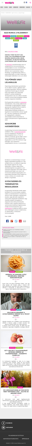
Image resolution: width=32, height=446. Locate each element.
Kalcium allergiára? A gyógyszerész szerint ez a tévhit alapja (16, 314)
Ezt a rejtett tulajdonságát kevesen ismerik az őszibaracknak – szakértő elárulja (16, 353)
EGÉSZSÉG (8, 12)
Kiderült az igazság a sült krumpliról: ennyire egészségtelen (16, 276)
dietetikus (12, 347)
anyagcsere (6, 36)
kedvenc (20, 387)
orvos (12, 38)
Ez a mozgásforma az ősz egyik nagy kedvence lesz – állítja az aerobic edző (16, 391)
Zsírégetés (15, 7)
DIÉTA (2, 7)
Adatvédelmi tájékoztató (10, 438)
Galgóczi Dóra (13, 51)
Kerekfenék (22, 7)
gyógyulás (20, 36)
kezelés (8, 38)
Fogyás (6, 7)
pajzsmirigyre (8, 208)
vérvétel (16, 40)
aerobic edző (13, 387)
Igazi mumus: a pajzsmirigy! (18, 12)
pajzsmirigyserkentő (20, 132)
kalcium (19, 309)
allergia (13, 309)
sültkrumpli (19, 271)
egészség (13, 36)
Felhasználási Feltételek (16, 435)
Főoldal (3, 12)
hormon (26, 36)
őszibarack (19, 347)
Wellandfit (17, 279)
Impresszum (25, 438)
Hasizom (28, 7)
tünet (24, 38)
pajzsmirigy (19, 38)
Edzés (10, 7)
